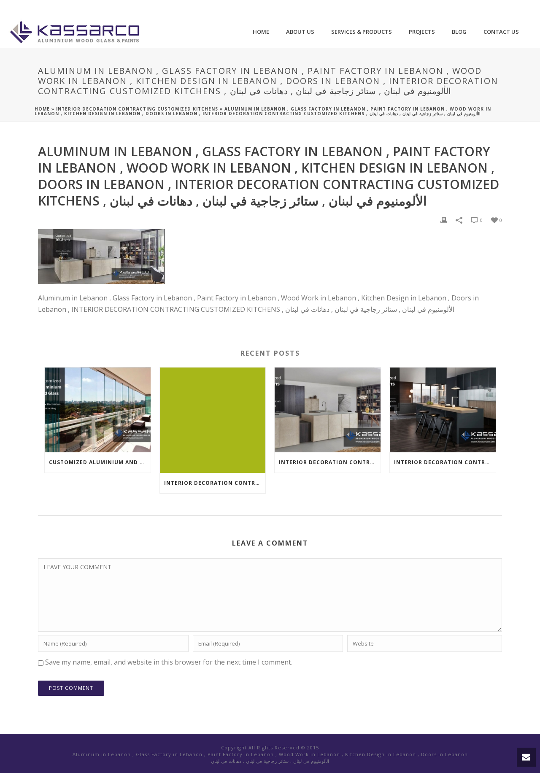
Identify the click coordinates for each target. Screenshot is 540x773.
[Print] (443, 219)
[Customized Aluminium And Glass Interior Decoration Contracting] (98, 410)
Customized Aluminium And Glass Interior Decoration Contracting (100, 462)
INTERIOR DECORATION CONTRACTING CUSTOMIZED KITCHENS (137, 109)
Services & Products (361, 31)
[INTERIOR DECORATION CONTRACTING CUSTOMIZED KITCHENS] (213, 420)
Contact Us (501, 31)
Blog (459, 31)
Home (261, 31)
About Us (300, 31)
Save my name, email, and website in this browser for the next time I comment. (168, 662)
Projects (422, 31)
